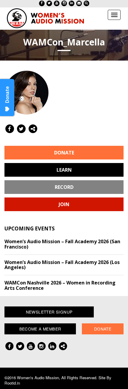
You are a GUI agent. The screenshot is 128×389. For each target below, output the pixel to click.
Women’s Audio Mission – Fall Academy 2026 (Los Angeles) (62, 265)
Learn (64, 170)
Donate (64, 152)
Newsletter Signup (49, 312)
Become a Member (40, 329)
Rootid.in (12, 383)
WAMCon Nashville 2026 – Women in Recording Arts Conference (59, 285)
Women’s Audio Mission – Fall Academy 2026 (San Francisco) (62, 244)
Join (64, 204)
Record (64, 187)
